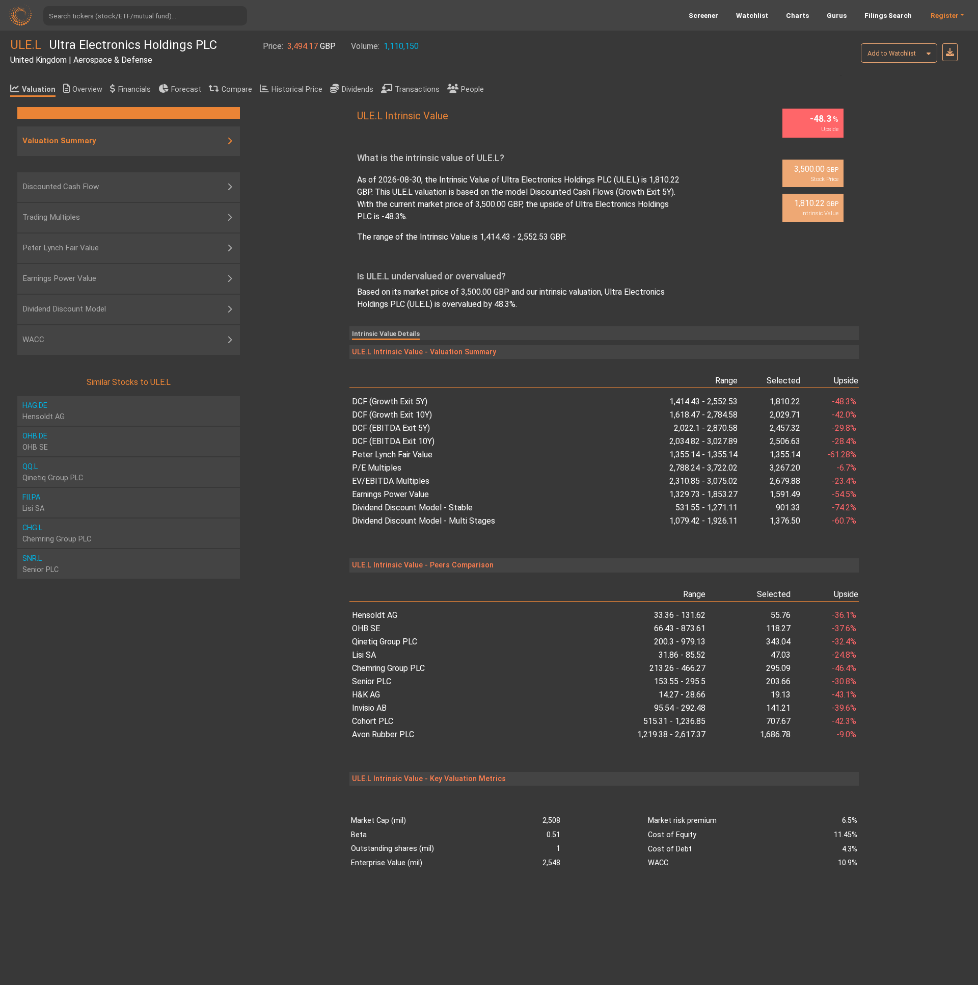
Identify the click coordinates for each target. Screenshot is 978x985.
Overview (87, 89)
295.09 (778, 668)
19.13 (781, 694)
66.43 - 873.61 (679, 628)
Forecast (186, 89)
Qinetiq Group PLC (384, 641)
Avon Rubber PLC (383, 734)
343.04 (778, 641)
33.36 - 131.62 (679, 615)
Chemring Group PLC (388, 668)
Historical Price (296, 89)
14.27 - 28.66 (682, 694)
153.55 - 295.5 (679, 681)
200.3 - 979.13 (679, 641)
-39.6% (844, 708)
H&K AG (366, 694)
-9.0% (846, 734)
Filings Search (888, 15)
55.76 (781, 615)
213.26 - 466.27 (677, 668)
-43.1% (844, 694)
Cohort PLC (372, 721)
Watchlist (752, 15)
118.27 (778, 628)
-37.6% (844, 628)
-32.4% (844, 641)
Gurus (837, 15)
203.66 (778, 681)
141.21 (778, 708)
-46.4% (844, 668)
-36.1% (844, 615)
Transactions (417, 89)
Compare (237, 89)
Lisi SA (364, 655)
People (472, 89)
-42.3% (844, 721)
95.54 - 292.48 (679, 708)
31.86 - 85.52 (682, 655)
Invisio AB (369, 708)
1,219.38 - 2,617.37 (671, 734)
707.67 (778, 721)
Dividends (357, 89)
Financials (134, 89)
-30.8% (844, 681)
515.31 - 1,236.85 (674, 721)
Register (945, 15)
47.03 (781, 655)
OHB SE (366, 628)
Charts (797, 15)
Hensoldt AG (374, 615)
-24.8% (844, 655)
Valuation (39, 89)
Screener (703, 15)
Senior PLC (371, 681)
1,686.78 (775, 734)
